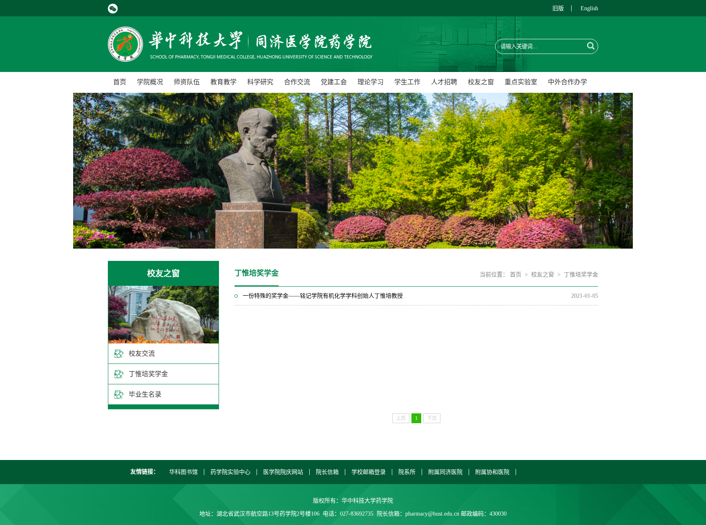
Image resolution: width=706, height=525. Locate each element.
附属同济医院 (445, 472)
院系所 (407, 472)
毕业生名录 (145, 394)
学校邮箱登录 (368, 472)
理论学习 (370, 82)
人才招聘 (444, 82)
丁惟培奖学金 (148, 373)
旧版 (558, 8)
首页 (119, 82)
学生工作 (407, 82)
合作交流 (297, 82)
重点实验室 (521, 82)
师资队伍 (187, 82)
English (589, 8)
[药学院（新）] (240, 57)
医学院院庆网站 (283, 472)
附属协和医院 (492, 472)
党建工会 (334, 82)
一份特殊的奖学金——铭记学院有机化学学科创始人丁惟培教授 (323, 296)
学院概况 (150, 82)
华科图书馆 (183, 472)
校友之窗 (481, 82)
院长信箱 (327, 472)
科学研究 (260, 82)
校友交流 (142, 353)
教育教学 (223, 82)
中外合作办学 (567, 82)
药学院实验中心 (230, 472)
